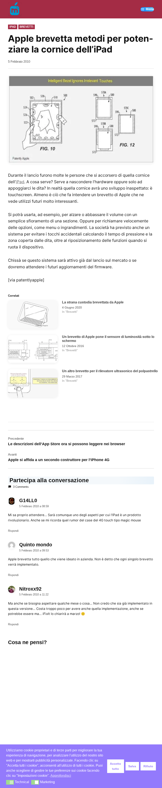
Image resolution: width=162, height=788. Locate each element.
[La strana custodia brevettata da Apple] (33, 315)
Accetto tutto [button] (115, 766)
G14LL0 (28, 500)
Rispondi (13, 530)
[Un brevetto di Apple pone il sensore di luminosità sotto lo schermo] (33, 350)
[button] (10, 782)
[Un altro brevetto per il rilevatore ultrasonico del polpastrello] (33, 384)
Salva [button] (132, 766)
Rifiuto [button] (148, 766)
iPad (12, 26)
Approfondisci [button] (60, 775)
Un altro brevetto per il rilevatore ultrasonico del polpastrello (110, 371)
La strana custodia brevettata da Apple (93, 302)
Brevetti (26, 26)
